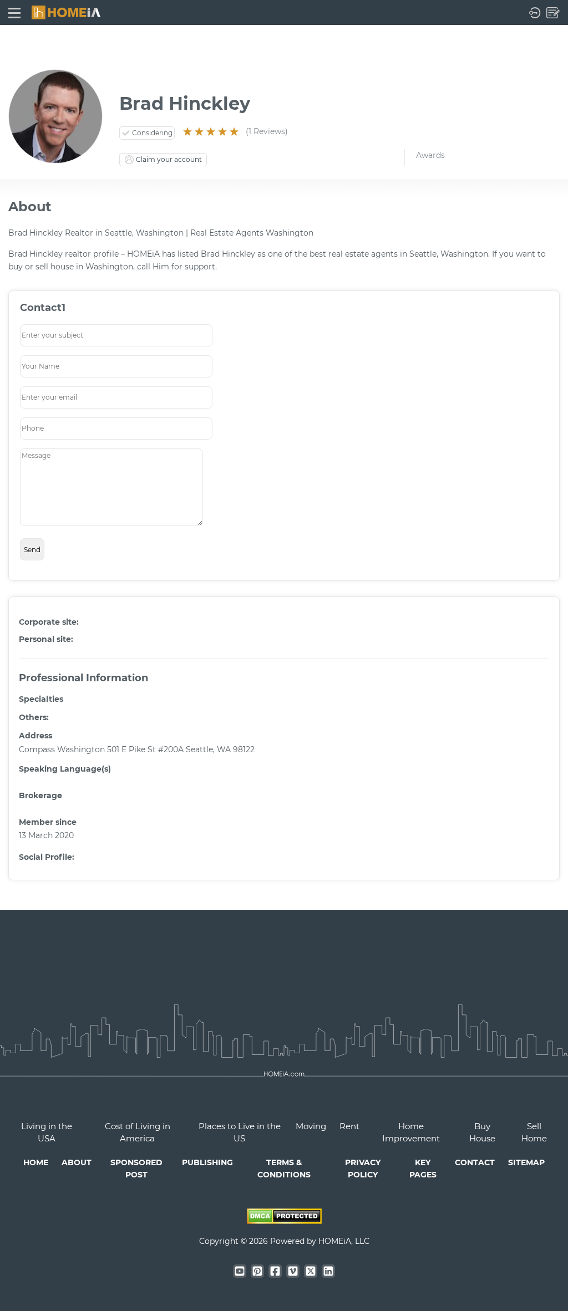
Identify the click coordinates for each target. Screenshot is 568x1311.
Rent (349, 1126)
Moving (311, 1126)
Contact (475, 1162)
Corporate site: (49, 622)
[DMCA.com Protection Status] (284, 1221)
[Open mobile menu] (14, 12)
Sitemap (526, 1162)
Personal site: (46, 639)
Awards (430, 155)
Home (35, 1162)
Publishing (207, 1162)
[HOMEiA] (66, 12)
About (77, 1162)
